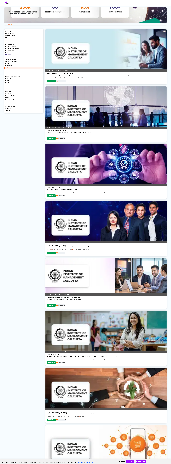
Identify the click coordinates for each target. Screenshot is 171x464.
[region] (85, 461)
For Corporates (8, 52)
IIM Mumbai (7, 74)
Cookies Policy (79, 462)
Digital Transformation (10, 95)
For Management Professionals (12, 48)
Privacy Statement (89, 462)
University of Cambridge (10, 59)
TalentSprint (8, 57)
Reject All (130, 461)
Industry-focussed (9, 99)
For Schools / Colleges (10, 50)
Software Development (10, 106)
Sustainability (8, 108)
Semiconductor (8, 104)
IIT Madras (7, 82)
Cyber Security (8, 93)
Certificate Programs (10, 35)
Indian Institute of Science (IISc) (12, 76)
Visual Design (8, 110)
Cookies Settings (121, 461)
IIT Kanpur (7, 80)
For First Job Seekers (10, 44)
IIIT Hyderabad (8, 65)
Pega (6, 84)
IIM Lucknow (8, 72)
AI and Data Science (10, 89)
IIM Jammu (7, 69)
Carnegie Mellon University (11, 61)
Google (7, 63)
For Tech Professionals (10, 46)
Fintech (7, 97)
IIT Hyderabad (8, 78)
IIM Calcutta (8, 67)
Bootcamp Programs (10, 33)
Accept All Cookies (140, 461)
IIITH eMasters (8, 37)
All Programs (8, 31)
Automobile (8, 91)
